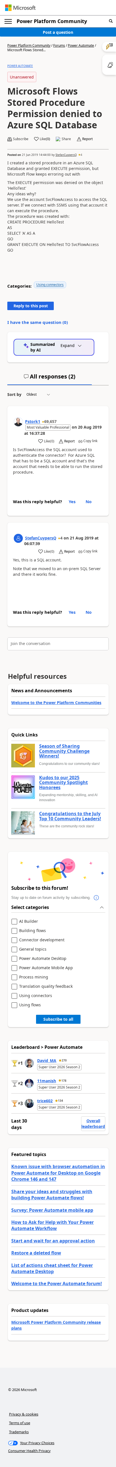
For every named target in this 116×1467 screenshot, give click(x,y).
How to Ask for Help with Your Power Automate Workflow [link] (52, 1225)
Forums (59, 45)
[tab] (49, 379)
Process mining (33, 977)
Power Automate (81, 45)
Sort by (14, 394)
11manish (46, 1080)
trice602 (45, 1100)
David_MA (46, 1060)
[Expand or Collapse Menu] (8, 21)
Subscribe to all (58, 1019)
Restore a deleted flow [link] (36, 1253)
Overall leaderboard (93, 1123)
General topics (32, 949)
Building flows (32, 930)
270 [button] (64, 1060)
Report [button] (87, 139)
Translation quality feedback (46, 986)
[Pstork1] (18, 421)
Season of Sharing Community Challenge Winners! (64, 751)
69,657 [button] (50, 421)
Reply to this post (31, 305)
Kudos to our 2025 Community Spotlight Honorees (63, 782)
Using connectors (50, 284)
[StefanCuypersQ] (18, 538)
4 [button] (81, 155)
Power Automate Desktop (42, 958)
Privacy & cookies (23, 1414)
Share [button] (66, 139)
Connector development (41, 940)
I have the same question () (37, 322)
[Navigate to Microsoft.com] (20, 8)
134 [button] (60, 1101)
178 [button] (63, 1081)
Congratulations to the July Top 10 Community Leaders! (70, 816)
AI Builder (28, 921)
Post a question (58, 32)
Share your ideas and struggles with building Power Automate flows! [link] (51, 1194)
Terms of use (19, 1422)
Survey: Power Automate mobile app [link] (52, 1210)
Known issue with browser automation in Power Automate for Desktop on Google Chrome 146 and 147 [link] (58, 1172)
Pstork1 (32, 421)
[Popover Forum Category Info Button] (96, 897)
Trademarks (19, 1431)
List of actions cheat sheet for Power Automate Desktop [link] (52, 1268)
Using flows (30, 1005)
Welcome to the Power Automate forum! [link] (56, 1283)
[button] (111, 21)
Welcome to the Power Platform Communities (56, 702)
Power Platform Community (52, 21)
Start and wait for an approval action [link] (53, 1241)
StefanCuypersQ (66, 155)
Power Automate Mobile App (46, 968)
